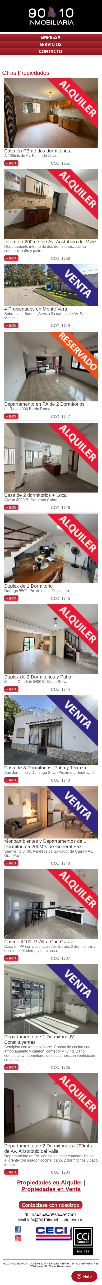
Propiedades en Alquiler (49, 1182)
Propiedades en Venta (51, 1189)
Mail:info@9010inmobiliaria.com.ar (51, 1220)
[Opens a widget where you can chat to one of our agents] (84, 1277)
